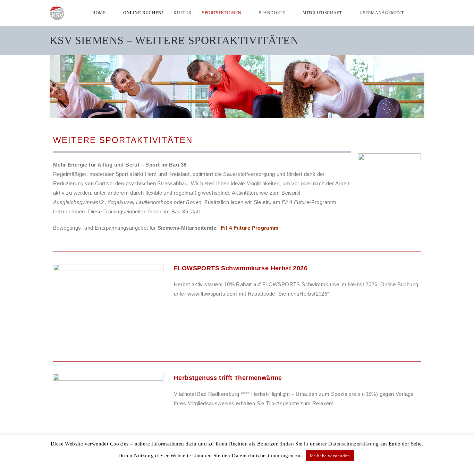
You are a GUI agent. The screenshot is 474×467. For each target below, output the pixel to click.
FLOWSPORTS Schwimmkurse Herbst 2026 (240, 268)
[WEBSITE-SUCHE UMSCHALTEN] (423, 13)
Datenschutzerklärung (353, 444)
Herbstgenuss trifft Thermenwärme (228, 377)
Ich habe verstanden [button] (330, 455)
